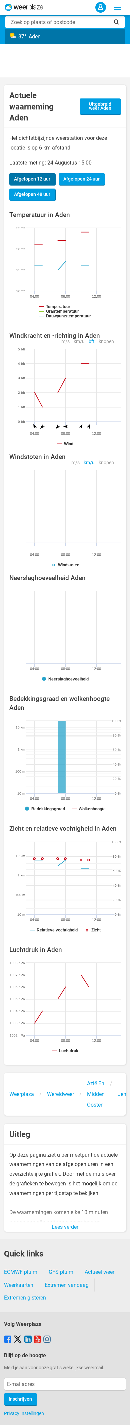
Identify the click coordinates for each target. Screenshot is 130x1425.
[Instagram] (47, 1340)
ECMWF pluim (20, 1272)
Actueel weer (99, 1272)
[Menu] (117, 7)
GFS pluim (61, 1272)
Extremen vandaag (67, 1285)
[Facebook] (7, 1340)
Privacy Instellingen (24, 1413)
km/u (79, 341)
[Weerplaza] (24, 7)
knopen (106, 341)
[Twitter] (17, 1340)
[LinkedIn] (28, 1340)
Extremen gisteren (25, 1298)
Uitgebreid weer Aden (100, 106)
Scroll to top (119, 1414)
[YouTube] (37, 1340)
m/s (65, 341)
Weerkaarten (18, 1285)
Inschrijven (20, 1399)
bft (92, 341)
